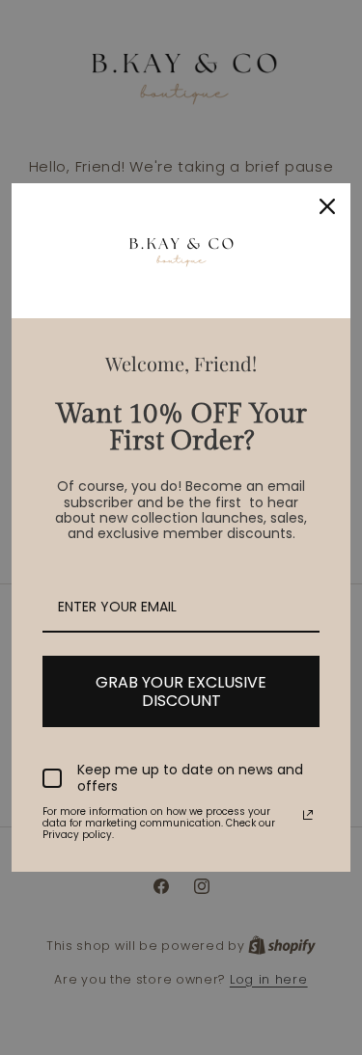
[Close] (327, 206)
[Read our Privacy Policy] (308, 814)
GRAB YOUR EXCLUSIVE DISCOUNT (181, 691)
